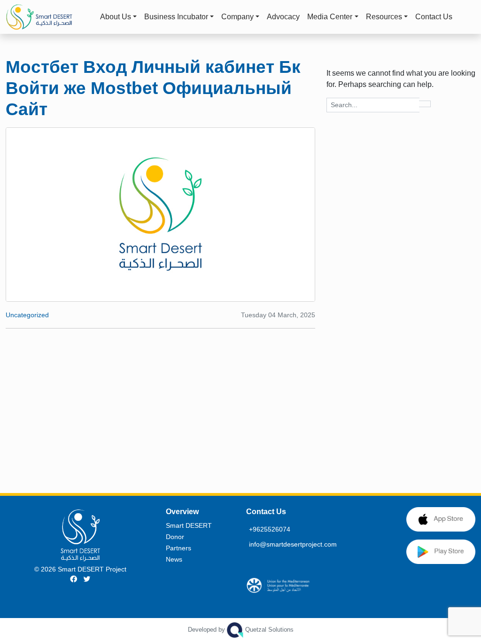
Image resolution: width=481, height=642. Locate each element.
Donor (175, 536)
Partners (178, 548)
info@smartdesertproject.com (293, 544)
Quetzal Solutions (241, 629)
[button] (464, 17)
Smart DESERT (189, 525)
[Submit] (425, 104)
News (174, 559)
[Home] (47, 16)
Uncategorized (27, 315)
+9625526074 (269, 529)
